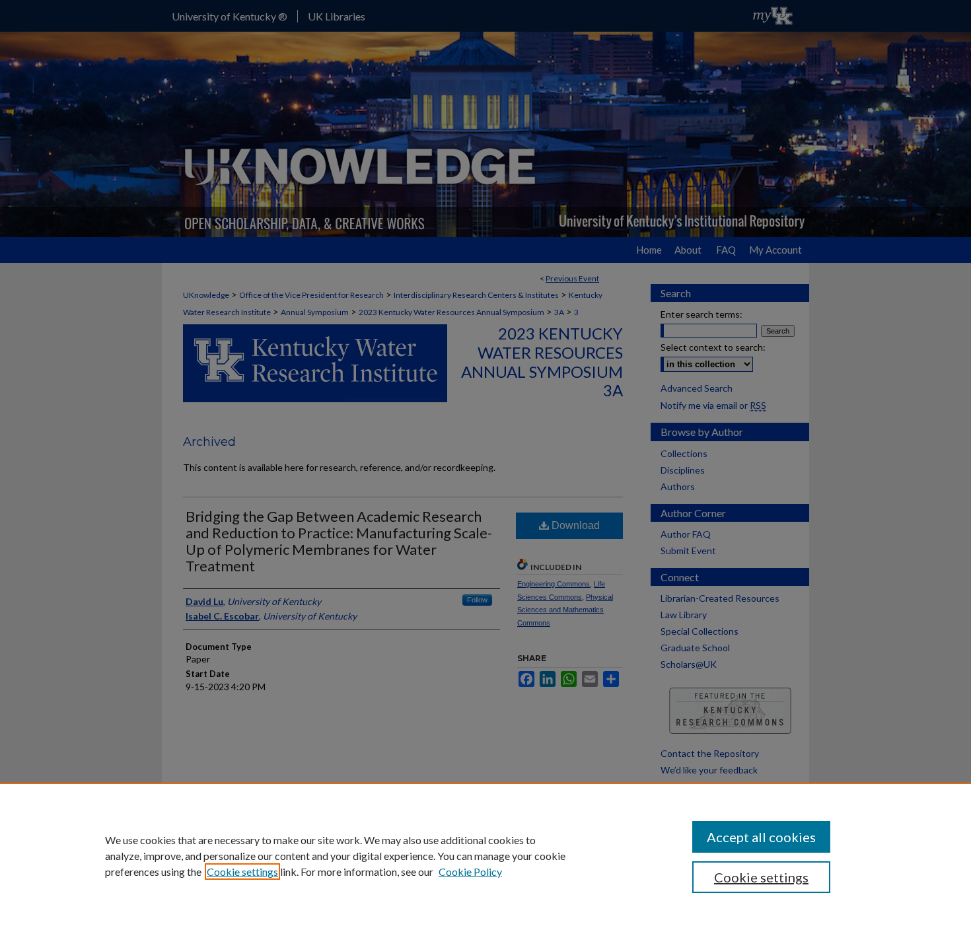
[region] (485, 855)
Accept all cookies (761, 837)
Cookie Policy (470, 871)
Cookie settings (242, 871)
